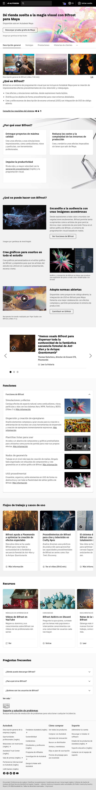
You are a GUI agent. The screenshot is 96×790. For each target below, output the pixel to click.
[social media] (11, 773)
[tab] (18, 64)
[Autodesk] (13, 3)
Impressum (49, 786)
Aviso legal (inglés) (67, 782)
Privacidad (6, 782)
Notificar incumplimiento (36, 782)
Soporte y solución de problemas (20, 710)
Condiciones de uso (53, 782)
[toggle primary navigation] (5, 3)
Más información (23, 409)
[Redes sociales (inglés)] (11, 773)
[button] (48, 394)
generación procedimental (17, 169)
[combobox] (36, 3)
